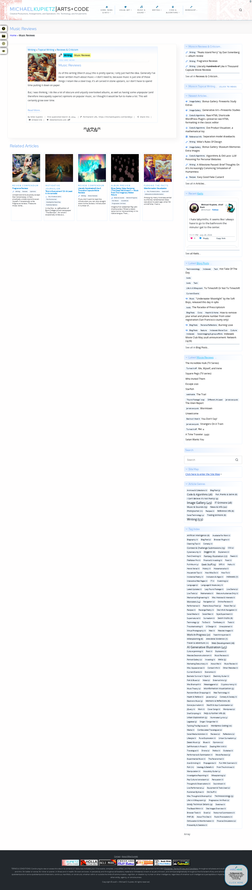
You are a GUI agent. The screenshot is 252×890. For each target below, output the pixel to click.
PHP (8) (190, 816)
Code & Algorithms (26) (199, 494)
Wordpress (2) (229, 709)
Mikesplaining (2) (218, 775)
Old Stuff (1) (211, 792)
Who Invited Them (195, 378)
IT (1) (212, 581)
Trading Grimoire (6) (216, 515)
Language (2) (192, 585)
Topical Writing (46, 49)
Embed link (37, 119)
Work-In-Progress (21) (198, 634)
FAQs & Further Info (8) (214, 713)
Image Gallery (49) (199, 502)
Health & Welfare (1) (195, 697)
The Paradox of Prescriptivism (205, 307)
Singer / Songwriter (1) (209, 721)
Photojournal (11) (195, 511)
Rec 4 (194, 429)
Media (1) (190, 730)
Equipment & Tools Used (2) (218, 788)
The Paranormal (51, 199)
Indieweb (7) (232, 576)
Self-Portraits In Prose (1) (197, 746)
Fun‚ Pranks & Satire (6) (226, 494)
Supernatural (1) (193, 618)
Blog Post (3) (215, 490)
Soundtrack (124, 201)
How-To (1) (225, 572)
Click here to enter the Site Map (202, 474)
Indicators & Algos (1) (214, 577)
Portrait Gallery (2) (194, 659)
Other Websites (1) (230, 668)
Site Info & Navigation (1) (227, 610)
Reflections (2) (228, 734)
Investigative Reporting (53, 202)
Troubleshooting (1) (195, 626)
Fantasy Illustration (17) (215, 556)
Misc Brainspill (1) (194, 684)
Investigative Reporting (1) (197, 775)
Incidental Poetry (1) (195, 577)
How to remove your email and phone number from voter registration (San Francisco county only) (211, 316)
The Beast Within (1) (195, 808)
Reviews (24, 191)
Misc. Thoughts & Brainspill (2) (199, 796)
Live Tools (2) (192, 593)
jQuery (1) (191, 709)
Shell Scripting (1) (194, 713)
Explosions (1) (220, 651)
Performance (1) (193, 605)
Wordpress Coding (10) (221, 725)
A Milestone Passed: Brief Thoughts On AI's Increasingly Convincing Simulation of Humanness (212, 168)
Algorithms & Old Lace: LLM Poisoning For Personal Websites (210, 157)
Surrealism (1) (209, 618)
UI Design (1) (211, 626)
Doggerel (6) (209, 552)
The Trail (195, 394)
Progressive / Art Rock (118, 203)
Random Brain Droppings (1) (198, 692)
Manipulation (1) (193, 771)
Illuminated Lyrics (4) (218, 717)
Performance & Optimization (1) (199, 754)
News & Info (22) (218, 506)
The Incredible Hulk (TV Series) (202, 363)
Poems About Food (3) (212, 605)
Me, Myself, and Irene (203, 368)
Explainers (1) (223, 552)
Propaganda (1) (210, 763)
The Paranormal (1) (216, 759)
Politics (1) (216, 750)
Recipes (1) (210, 511)
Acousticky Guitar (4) (211, 771)
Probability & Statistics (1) (197, 825)
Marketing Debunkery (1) (197, 663)
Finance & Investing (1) (213, 560)
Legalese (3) (192, 721)
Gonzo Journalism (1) (195, 705)
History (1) (207, 568)
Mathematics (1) (207, 593)
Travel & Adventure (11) (197, 643)
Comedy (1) (207, 543)
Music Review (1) (230, 663)
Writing (32, 49)
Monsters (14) (193, 601)
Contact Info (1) (214, 668)
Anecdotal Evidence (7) (217, 638)
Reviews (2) (215, 734)
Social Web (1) (207, 614)
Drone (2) (205, 750)
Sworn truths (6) (225, 618)
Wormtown (198, 408)
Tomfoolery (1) (219, 622)
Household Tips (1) (194, 572)
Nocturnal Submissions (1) (224, 812)
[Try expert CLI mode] (107, 863)
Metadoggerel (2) (211, 684)
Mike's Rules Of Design (205, 141)
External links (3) (220, 680)
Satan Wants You (194, 439)
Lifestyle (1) (191, 738)
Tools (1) (231, 622)
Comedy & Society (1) (228, 697)
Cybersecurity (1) (194, 552)
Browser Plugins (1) (221, 539)
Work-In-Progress (131, 198)
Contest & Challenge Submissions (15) (206, 547)
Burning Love (210, 325)
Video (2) (206, 680)
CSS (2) (231, 548)
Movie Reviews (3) (223, 754)
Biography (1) (192, 539)
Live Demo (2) (232, 589)
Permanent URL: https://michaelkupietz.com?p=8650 (107, 116)
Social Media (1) (193, 614)
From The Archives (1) (225, 767)
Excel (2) (207, 812)
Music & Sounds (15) (197, 506)
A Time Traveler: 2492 (197, 434)
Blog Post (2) (206, 539)
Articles (200, 183)
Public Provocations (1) (223, 817)
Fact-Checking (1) (194, 556)
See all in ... (212, 61)
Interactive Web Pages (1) (197, 581)
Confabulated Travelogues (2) (209, 730)
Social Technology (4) (195, 515)
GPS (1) (221, 564)
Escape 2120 (191, 384)
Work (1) (201, 709)
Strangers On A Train (204, 424)
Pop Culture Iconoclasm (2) (198, 779)
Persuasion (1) (217, 779)
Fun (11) (190, 767)
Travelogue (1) (192, 750)
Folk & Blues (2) (193, 680)
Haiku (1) (231, 564)
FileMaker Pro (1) (193, 560)
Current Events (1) (194, 672)
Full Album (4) (192, 564)
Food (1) (228, 560)
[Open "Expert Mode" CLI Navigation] (3, 36)
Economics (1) (210, 672)
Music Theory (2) (194, 688)
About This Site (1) (204, 817)
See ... (194, 223)
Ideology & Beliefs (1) (205, 767)
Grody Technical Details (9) (199, 804)
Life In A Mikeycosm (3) (196, 800)
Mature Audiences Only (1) (227, 593)
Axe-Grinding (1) (193, 763)
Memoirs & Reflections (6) (218, 700)
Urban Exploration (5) (197, 717)
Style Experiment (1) (224, 614)
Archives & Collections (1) (197, 490)
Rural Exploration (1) (207, 738)
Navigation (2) (209, 601)
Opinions (33, 191)
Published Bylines (51, 205)
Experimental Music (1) (196, 759)
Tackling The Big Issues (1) (197, 725)
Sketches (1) (220, 804)
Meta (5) (222, 659)
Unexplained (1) (225, 626)
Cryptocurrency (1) (228, 684)
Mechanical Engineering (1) (198, 597)
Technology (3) (193, 622)
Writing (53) (195, 519)
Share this (144, 116)
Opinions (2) (218, 742)
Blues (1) (206, 742)
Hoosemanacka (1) (221, 568)
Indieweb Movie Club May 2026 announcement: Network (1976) (211, 335)
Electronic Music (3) (195, 701)
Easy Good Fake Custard (206, 177)
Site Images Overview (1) (216, 808)
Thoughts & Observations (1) (198, 783)
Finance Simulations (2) (226, 821)
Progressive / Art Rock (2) (219, 800)
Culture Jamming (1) (195, 651)
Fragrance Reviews (203, 61)
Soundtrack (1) (219, 783)
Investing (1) (210, 659)
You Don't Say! (201, 418)
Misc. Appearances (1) (196, 668)
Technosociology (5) (224, 796)
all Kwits (194, 253)
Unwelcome (191, 413)
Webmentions (56, 119)
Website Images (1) (225, 630)
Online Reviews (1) (225, 601)
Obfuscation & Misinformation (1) (200, 821)
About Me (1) (216, 663)
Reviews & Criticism (67, 49)
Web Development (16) (223, 643)
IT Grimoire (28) (223, 502)
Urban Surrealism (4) (227, 738)
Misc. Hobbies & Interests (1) (223, 597)
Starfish (189, 389)
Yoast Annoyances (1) (222, 634)
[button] (236, 460)
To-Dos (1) (206, 622)
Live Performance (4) (195, 788)
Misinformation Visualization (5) (219, 688)
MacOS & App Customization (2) (220, 705)
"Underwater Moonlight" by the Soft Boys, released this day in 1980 (210, 300)
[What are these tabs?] (3, 29)
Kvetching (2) (222, 581)
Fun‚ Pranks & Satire (54, 196)
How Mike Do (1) (211, 572)
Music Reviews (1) (222, 655)
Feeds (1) (233, 556)
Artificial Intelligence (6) (198, 535)
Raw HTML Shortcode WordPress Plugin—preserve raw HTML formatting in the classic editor (207, 119)
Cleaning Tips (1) (193, 543)
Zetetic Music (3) (193, 742)
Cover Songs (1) (214, 709)
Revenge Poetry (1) (206, 610)
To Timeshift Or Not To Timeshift (212, 288)
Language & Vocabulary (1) (212, 585)
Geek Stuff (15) (209, 564)
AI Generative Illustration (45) (207, 647)
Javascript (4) (211, 697)
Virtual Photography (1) (196, 630)
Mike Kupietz (37, 116)
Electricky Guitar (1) (221, 676)
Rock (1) (209, 651)
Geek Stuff (165, 191)
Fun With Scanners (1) (228, 763)
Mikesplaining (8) (195, 638)
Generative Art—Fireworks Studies (214, 110)
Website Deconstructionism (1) (199, 655)
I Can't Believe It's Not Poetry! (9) (202, 498)
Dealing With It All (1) (218, 746)
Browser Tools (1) (194, 812)
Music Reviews (82, 55)
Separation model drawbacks (211, 136)
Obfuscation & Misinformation (154, 194)
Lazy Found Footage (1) (214, 589)
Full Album (115, 201)
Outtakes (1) (228, 750)
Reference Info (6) (225, 511)
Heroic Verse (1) (193, 568)
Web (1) (212, 630)
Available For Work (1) (221, 535)
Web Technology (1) (221, 692)
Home (13, 35)
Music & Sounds (119, 198)
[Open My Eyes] (3, 51)
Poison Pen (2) (229, 605)
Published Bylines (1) (195, 792)
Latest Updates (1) (194, 589)
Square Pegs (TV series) (198, 373)
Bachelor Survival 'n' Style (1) (198, 676)
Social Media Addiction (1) (197, 734)
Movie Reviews (92, 196)
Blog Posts (201, 347)
